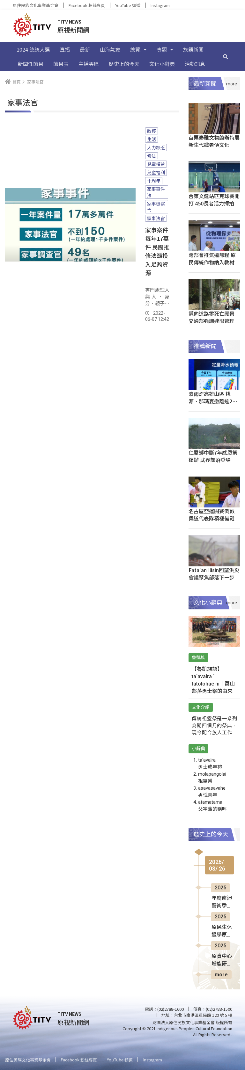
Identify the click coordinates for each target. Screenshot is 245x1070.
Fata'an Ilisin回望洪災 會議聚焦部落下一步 (214, 573)
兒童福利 (156, 172)
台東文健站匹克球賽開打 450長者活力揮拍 (214, 199)
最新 (85, 49)
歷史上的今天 (124, 64)
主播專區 (88, 64)
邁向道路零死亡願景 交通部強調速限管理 (211, 317)
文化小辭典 (162, 64)
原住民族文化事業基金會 (35, 5)
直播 (65, 49)
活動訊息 (195, 64)
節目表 (61, 64)
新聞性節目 (30, 64)
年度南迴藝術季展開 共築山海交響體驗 (222, 902)
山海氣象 (110, 49)
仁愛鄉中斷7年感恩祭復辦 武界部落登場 (213, 456)
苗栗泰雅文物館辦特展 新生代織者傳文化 (214, 140)
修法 (151, 156)
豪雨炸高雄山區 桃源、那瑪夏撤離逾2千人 (213, 401)
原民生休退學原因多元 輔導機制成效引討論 (222, 931)
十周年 (153, 180)
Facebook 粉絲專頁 (87, 5)
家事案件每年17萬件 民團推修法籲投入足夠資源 (157, 251)
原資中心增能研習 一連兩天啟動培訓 (222, 960)
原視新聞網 (73, 29)
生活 (151, 139)
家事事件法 (156, 192)
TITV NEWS (69, 22)
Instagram (160, 5)
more (221, 975)
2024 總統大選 (33, 49)
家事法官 (156, 218)
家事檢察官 (156, 206)
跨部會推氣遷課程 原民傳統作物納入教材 (212, 258)
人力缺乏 (156, 147)
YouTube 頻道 (127, 5)
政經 (151, 131)
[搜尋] (225, 56)
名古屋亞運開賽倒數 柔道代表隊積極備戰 (211, 514)
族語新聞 (193, 49)
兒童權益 (156, 164)
